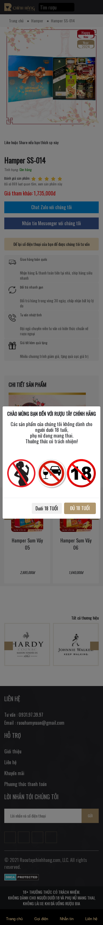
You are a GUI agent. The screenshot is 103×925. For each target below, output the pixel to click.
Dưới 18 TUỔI (46, 508)
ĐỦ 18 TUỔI (80, 508)
